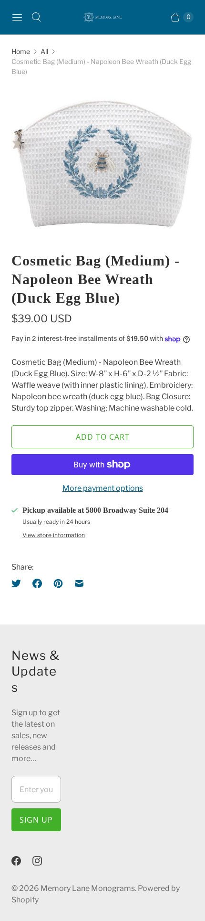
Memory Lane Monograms (88, 888)
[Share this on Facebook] (37, 583)
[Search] (36, 17)
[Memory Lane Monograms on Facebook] (21, 860)
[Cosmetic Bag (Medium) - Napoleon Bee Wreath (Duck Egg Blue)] (102, 164)
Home (20, 51)
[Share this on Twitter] (19, 583)
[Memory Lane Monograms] (102, 17)
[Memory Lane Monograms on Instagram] (42, 860)
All (44, 51)
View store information (53, 535)
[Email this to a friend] (79, 583)
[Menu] (17, 17)
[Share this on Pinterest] (58, 583)
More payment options (102, 488)
